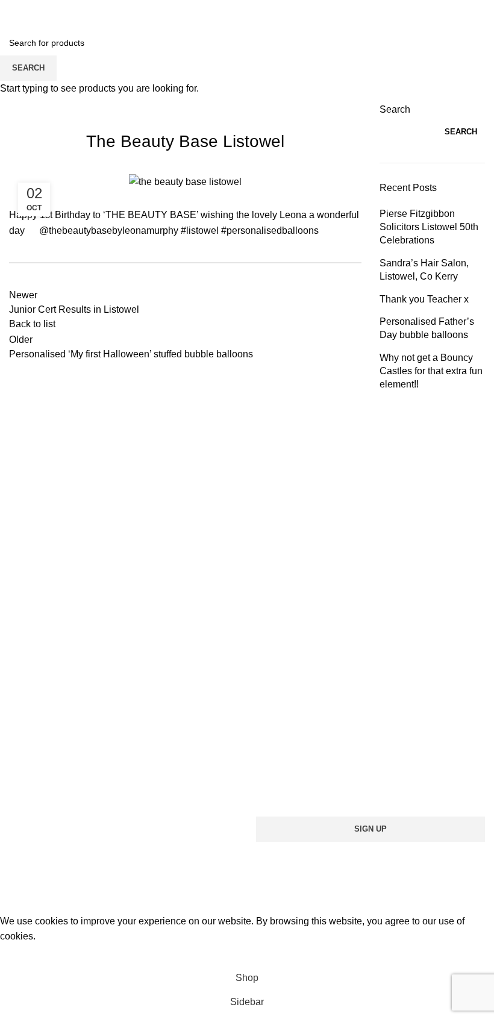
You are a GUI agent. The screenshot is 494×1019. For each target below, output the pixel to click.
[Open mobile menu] (14, 18)
